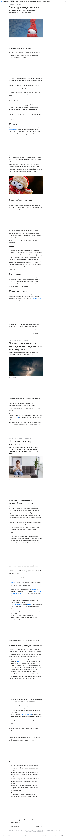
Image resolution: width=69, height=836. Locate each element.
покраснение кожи (36, 298)
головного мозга (13, 129)
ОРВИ (35, 591)
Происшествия (25, 340)
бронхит (19, 661)
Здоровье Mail (20, 438)
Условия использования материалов (34, 835)
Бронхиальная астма (16, 593)
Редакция (26, 835)
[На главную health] (5, 1)
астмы (17, 417)
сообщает (18, 400)
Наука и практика (28, 438)
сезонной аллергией (23, 419)
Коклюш (13, 598)
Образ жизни (18, 4)
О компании (5, 835)
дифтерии (34, 589)
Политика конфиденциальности (62, 835)
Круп (12, 587)
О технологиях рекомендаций (51, 835)
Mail (1, 835)
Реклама (9, 835)
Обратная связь (43, 835)
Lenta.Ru (20, 340)
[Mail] (1, 1)
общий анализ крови (27, 714)
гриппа (39, 591)
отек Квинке (30, 604)
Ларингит (13, 582)
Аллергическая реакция (16, 604)
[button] (26, 28)
